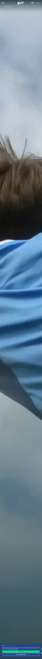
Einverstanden (21, 651)
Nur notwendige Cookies (21, 654)
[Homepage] (21, 3)
